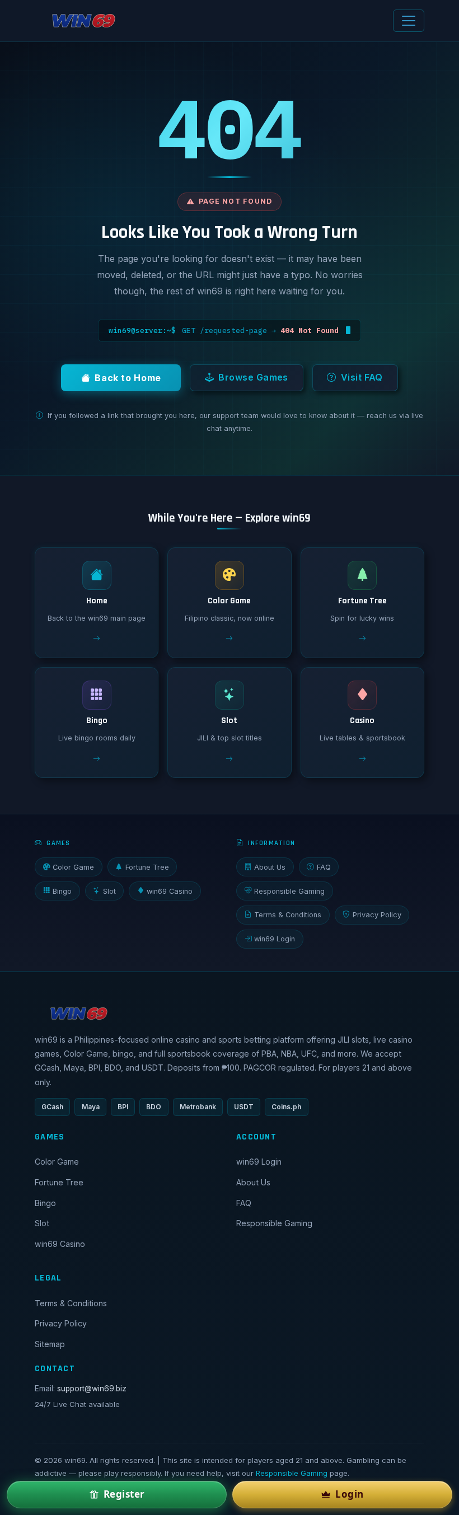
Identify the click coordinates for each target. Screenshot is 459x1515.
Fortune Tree (147, 867)
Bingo (62, 891)
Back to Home (128, 377)
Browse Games (253, 377)
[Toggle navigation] (408, 21)
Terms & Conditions (287, 915)
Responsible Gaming (289, 891)
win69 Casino (170, 891)
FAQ (324, 867)
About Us (269, 867)
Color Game (73, 867)
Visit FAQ (362, 377)
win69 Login (274, 939)
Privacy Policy (377, 915)
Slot (109, 891)
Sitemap (50, 1344)
